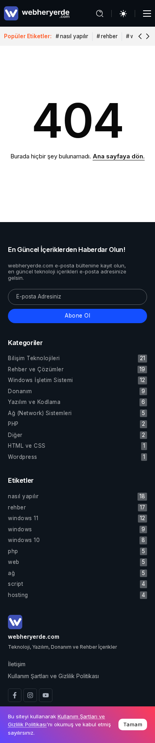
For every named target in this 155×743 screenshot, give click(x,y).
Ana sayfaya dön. (119, 156)
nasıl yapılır (74, 36)
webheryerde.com (33, 636)
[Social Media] (14, 695)
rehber (109, 36)
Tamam (133, 724)
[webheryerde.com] (37, 13)
